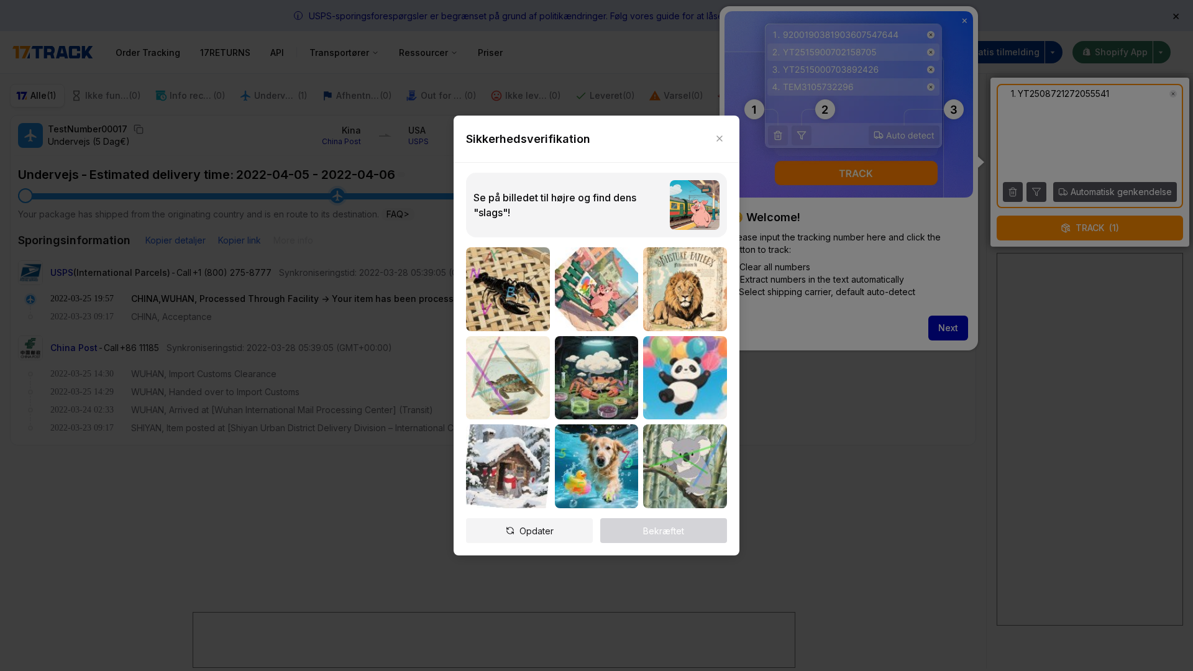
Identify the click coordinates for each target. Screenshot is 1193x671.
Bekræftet (663, 531)
